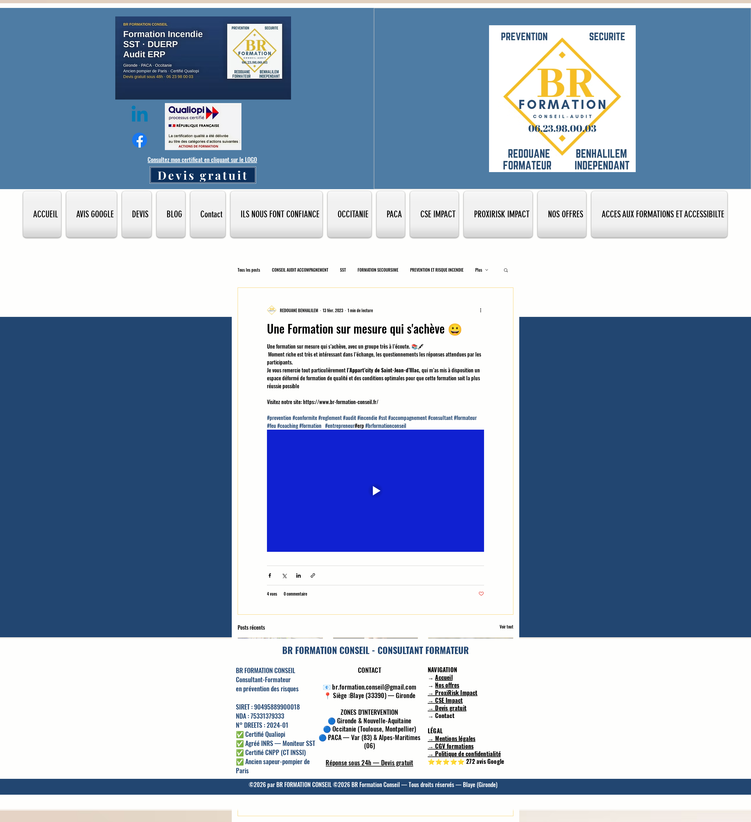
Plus (478, 270)
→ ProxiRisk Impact (453, 692)
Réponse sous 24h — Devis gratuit (369, 762)
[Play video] (375, 491)
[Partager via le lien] (313, 575)
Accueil (443, 677)
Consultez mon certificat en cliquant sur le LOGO (202, 159)
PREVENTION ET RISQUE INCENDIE (437, 270)
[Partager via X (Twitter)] (284, 575)
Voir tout (506, 626)
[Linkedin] (140, 115)
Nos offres (447, 684)
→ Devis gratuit (447, 707)
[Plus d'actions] (480, 310)
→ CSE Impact (445, 700)
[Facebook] (140, 140)
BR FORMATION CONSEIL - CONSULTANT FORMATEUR (375, 650)
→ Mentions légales (452, 738)
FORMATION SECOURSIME (378, 270)
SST (343, 270)
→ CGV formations (450, 746)
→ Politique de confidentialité (464, 753)
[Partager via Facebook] (270, 575)
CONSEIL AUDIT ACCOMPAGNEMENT (300, 270)
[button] (506, 270)
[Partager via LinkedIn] (298, 575)
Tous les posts (249, 270)
